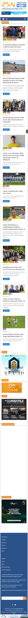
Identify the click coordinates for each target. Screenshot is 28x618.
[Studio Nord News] (3, 18)
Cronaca (3, 545)
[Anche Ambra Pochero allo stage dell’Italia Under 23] (14, 322)
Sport (15, 39)
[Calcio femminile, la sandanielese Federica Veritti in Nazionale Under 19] (14, 212)
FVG (4, 186)
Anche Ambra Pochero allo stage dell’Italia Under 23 (13, 335)
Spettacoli (3, 548)
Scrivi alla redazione (6, 569)
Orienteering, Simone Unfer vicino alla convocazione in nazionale (13, 119)
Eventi (2, 561)
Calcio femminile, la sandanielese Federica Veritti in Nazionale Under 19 (14, 227)
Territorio (3, 539)
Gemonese (5, 148)
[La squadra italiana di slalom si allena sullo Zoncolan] (14, 32)
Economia (3, 542)
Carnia (4, 39)
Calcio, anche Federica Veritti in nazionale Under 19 (14, 300)
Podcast (3, 558)
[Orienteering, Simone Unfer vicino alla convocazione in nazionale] (14, 105)
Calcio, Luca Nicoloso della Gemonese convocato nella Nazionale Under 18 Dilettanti (13, 156)
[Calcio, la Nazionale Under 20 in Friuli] (14, 179)
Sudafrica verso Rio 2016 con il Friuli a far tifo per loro (14, 268)
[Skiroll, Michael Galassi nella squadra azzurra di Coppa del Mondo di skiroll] (14, 66)
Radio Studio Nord (5, 567)
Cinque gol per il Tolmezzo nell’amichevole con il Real (13, 590)
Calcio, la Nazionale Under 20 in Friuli (13, 192)
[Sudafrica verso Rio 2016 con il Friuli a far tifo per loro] (14, 253)
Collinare (5, 219)
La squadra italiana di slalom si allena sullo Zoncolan (14, 46)
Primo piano (10, 39)
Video (2, 564)
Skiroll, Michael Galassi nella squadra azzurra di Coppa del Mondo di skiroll (13, 80)
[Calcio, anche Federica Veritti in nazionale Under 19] (14, 288)
